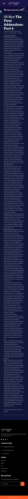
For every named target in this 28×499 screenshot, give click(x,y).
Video (2, 463)
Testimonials (4, 468)
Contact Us (4, 471)
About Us (3, 460)
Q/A (2, 466)
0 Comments (12, 33)
